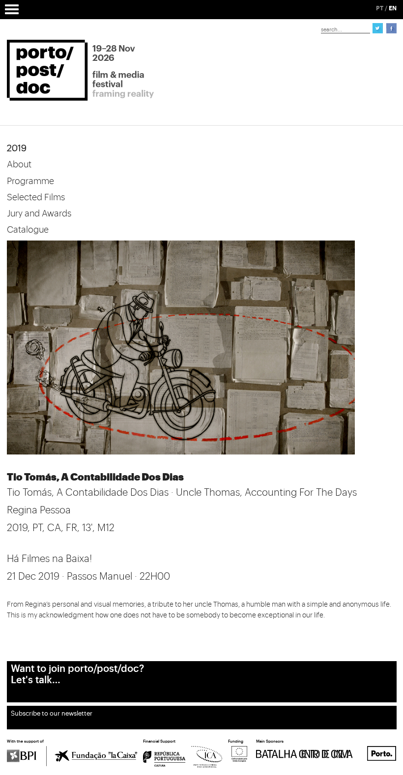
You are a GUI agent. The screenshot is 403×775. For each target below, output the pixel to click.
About (19, 164)
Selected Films (36, 197)
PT (379, 8)
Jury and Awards (39, 213)
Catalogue (28, 229)
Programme (30, 181)
